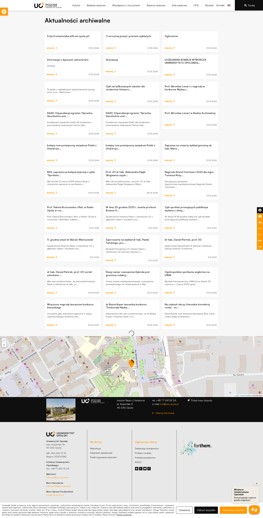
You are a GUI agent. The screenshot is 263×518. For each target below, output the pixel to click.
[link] (4, 12)
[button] (78, 5)
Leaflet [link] (236, 395)
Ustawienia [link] (184, 510)
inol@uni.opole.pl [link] (169, 404)
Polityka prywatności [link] (124, 515)
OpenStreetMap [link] (246, 395)
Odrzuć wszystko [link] (206, 510)
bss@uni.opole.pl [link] (55, 494)
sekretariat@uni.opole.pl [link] (58, 486)
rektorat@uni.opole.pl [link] (57, 477)
